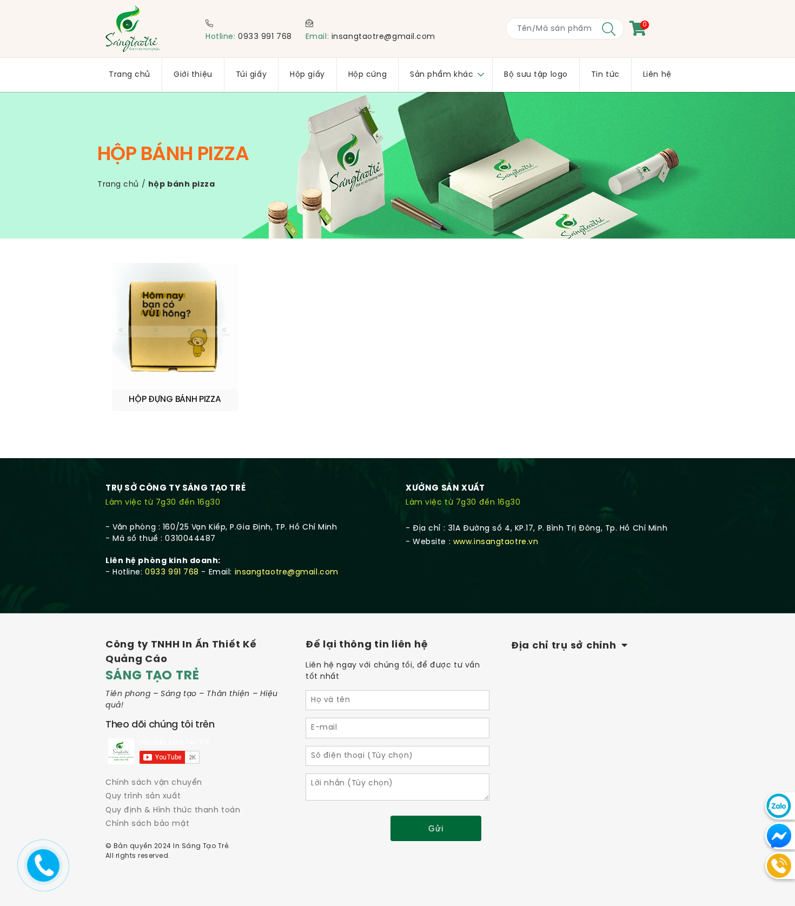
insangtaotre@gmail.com (383, 37)
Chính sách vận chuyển (153, 783)
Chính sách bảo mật (147, 824)
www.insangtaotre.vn (496, 542)
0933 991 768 (265, 37)
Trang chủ (118, 185)
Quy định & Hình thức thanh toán (172, 810)
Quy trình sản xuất (143, 796)
